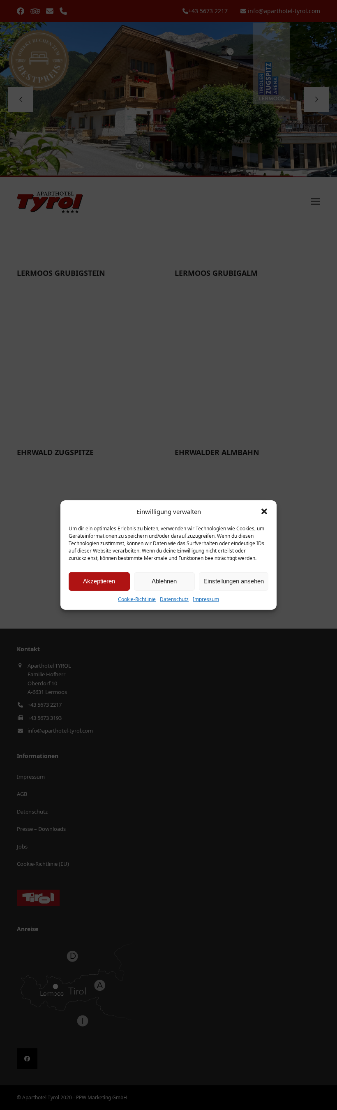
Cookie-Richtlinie (137, 599)
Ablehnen (164, 581)
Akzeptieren (99, 581)
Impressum (206, 599)
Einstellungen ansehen (233, 581)
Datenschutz (174, 599)
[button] (264, 511)
